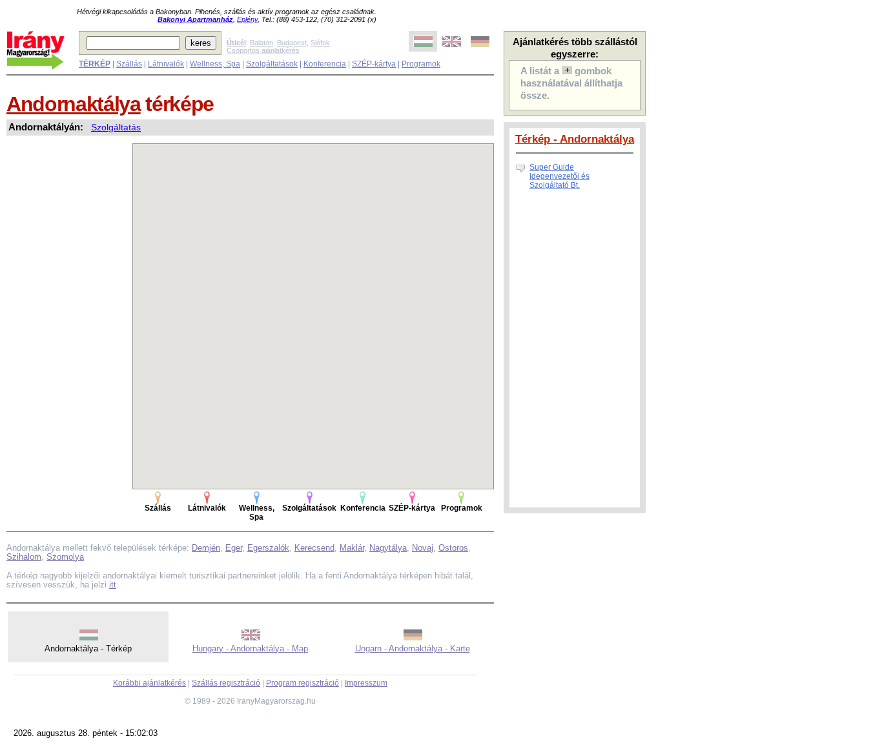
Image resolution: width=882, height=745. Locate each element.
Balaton (261, 42)
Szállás (129, 63)
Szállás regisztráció (226, 683)
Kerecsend (314, 548)
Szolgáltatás (116, 127)
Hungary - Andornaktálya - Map (250, 648)
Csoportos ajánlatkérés (263, 50)
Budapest (292, 42)
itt (112, 584)
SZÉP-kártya (374, 63)
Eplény (247, 19)
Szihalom (23, 557)
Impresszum (366, 683)
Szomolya (65, 557)
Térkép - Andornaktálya (574, 138)
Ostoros (453, 548)
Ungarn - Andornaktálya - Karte (412, 648)
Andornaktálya (73, 104)
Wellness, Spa (215, 63)
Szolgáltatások (272, 63)
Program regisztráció (302, 683)
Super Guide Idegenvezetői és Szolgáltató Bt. (559, 176)
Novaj (422, 548)
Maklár (352, 548)
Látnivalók (166, 63)
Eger (233, 548)
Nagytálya (388, 548)
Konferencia (324, 63)
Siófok (320, 42)
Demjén (206, 548)
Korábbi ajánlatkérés (149, 683)
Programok (421, 63)
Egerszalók (268, 548)
